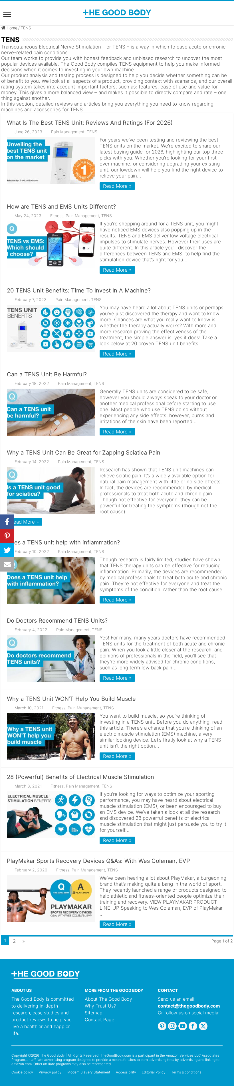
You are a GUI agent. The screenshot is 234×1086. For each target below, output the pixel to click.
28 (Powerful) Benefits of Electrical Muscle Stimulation (80, 777)
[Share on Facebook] (7, 521)
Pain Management (67, 131)
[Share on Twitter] (7, 550)
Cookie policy (22, 1072)
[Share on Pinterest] (7, 536)
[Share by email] (7, 564)
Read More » (117, 186)
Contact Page (99, 1019)
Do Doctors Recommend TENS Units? (57, 620)
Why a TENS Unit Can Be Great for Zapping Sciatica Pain (83, 452)
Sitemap (93, 1013)
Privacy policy (50, 1072)
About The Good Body (108, 999)
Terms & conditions (186, 1072)
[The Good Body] (117, 13)
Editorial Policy (154, 1072)
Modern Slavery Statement (88, 1072)
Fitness (56, 215)
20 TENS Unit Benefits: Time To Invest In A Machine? (79, 290)
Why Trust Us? (100, 1006)
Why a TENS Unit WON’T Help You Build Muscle (71, 698)
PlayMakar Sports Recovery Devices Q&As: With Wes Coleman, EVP (98, 860)
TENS (92, 131)
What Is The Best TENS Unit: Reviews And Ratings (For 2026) (90, 122)
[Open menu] (7, 15)
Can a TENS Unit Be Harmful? (47, 374)
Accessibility (126, 1072)
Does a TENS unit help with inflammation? (63, 542)
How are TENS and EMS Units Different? (61, 206)
